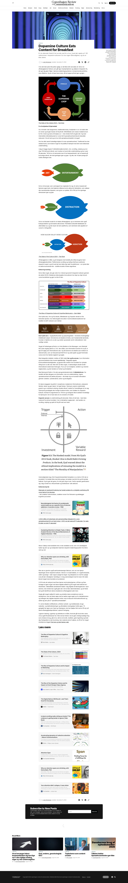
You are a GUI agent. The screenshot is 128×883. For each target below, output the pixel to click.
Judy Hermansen (47, 62)
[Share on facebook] (79, 62)
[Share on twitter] (82, 62)
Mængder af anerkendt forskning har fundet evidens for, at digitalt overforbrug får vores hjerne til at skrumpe (64, 491)
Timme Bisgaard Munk (20, 861)
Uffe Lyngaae (69, 857)
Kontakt (88, 877)
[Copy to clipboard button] (88, 62)
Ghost (58, 877)
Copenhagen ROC (97, 857)
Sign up (84, 877)
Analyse (41, 43)
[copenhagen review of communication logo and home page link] (16, 877)
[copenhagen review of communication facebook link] (112, 877)
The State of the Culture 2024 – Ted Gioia (51, 123)
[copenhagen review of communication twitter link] (115, 877)
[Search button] (99, 3)
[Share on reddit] (85, 62)
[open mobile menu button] (13, 3)
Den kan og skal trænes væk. (60, 622)
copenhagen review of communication (71, 877)
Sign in (106, 3)
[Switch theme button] (102, 3)
